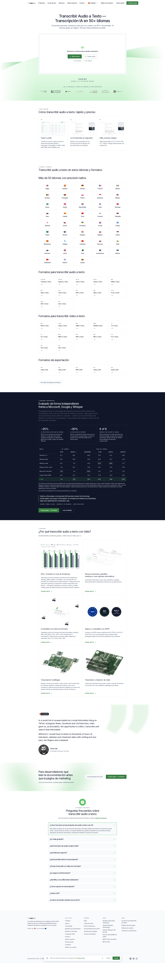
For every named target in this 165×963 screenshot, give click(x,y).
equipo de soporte (101, 818)
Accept (116, 958)
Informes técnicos (89, 926)
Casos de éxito (88, 923)
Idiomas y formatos (71, 931)
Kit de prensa (69, 942)
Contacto (68, 944)
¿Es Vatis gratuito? (57, 839)
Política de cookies (127, 928)
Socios (67, 923)
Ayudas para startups (90, 931)
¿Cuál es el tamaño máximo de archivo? (65, 900)
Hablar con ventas (70, 947)
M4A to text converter (110, 939)
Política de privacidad (128, 925)
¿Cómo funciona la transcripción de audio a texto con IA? (71, 825)
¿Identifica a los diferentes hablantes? (64, 880)
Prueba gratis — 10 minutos (49, 510)
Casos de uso (51, 3)
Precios (82, 3)
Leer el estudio (68, 510)
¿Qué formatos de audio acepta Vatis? (64, 846)
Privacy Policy (80, 958)
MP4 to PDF (106, 942)
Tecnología (68, 926)
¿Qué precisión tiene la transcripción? (64, 859)
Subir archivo (76, 56)
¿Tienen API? (55, 893)
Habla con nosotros (107, 3)
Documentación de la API (96, 777)
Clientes (67, 921)
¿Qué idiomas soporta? (58, 853)
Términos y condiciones (128, 931)
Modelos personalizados (73, 929)
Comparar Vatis (70, 934)
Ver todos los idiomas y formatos (50, 382)
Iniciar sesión (120, 3)
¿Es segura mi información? (60, 873)
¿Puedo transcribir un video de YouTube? (65, 866)
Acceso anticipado (90, 934)
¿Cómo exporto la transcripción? (62, 886)
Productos (41, 3)
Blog (85, 921)
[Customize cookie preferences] (102, 958)
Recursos (62, 3)
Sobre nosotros (72, 3)
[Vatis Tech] (32, 3)
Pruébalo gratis (132, 3)
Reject (108, 958)
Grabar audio (91, 56)
